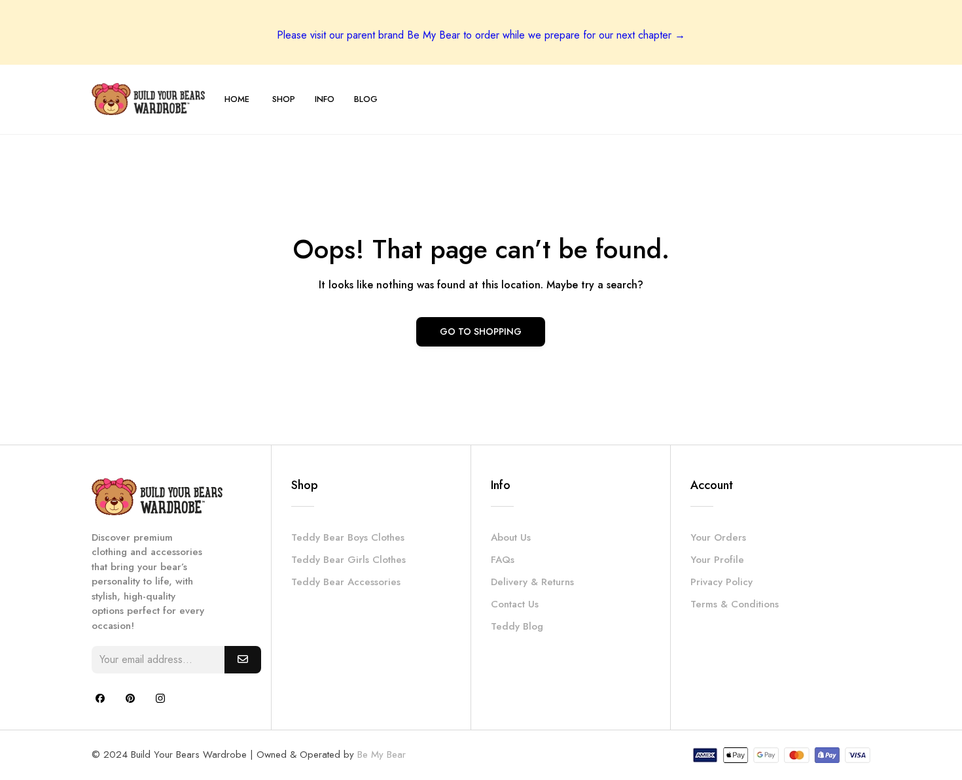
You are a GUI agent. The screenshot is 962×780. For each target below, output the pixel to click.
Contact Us (515, 604)
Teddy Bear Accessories (346, 582)
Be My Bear (381, 754)
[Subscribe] (242, 659)
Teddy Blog (517, 626)
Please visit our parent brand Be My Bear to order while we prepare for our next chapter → (481, 34)
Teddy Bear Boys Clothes (347, 537)
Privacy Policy (721, 582)
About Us (511, 537)
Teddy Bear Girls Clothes (348, 559)
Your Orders (718, 537)
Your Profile (717, 559)
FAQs (502, 559)
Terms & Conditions (734, 604)
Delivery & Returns (532, 582)
